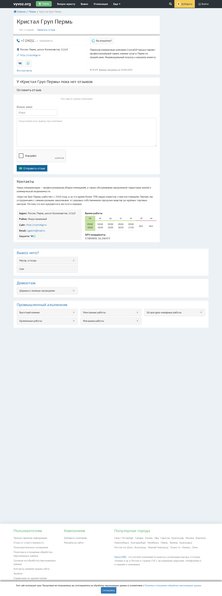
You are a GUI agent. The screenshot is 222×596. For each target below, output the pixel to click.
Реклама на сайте (74, 542)
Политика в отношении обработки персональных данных (32, 553)
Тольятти (175, 547)
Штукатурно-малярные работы (164, 312)
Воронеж (201, 538)
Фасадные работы (93, 320)
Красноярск (185, 542)
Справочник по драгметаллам (30, 578)
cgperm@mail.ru (36, 230)
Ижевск (186, 547)
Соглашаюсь (109, 590)
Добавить (186, 4)
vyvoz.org (22, 4)
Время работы (93, 213)
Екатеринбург (138, 542)
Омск (195, 547)
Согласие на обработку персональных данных (34, 562)
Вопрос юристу (66, 4)
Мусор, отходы (27, 260)
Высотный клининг (29, 312)
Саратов (165, 538)
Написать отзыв (46, 29)
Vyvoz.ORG (120, 556)
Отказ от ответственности (28, 542)
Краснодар (177, 538)
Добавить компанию (75, 538)
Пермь (32, 11)
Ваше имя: (25, 107)
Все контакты (24, 70)
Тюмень (173, 542)
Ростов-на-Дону (123, 547)
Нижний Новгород (158, 547)
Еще (116, 4)
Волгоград (140, 547)
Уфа (156, 538)
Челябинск (153, 542)
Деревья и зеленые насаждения (37, 290)
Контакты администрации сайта (31, 568)
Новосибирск (121, 542)
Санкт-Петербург (123, 538)
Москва (189, 538)
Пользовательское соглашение (30, 547)
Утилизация (101, 4)
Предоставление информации (30, 538)
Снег (21, 268)
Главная (21, 11)
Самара (139, 538)
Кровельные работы (30, 320)
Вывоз (84, 4)
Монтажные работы (94, 312)
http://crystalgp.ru (30, 55)
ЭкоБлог (18, 573)
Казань (149, 538)
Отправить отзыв (34, 168)
